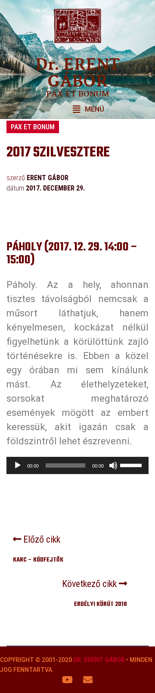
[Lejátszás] (17, 465)
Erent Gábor (47, 178)
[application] (77, 465)
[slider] (132, 464)
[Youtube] (67, 679)
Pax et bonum (33, 127)
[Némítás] (113, 465)
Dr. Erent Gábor (99, 659)
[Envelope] (88, 679)
